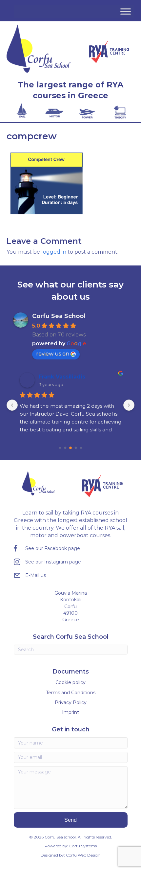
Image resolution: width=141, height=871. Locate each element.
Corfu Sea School (58, 316)
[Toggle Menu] (125, 11)
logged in (53, 252)
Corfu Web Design (83, 855)
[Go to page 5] (81, 448)
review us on (52, 354)
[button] (71, 820)
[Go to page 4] (76, 448)
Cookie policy (70, 682)
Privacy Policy (71, 702)
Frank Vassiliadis (62, 377)
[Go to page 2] (65, 448)
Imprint (70, 712)
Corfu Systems (83, 845)
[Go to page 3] (70, 448)
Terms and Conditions (70, 693)
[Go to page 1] (60, 448)
